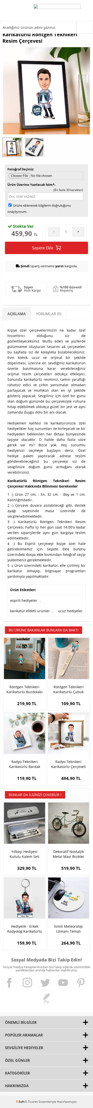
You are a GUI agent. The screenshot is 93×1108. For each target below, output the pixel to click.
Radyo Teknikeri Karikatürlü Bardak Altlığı (24, 764)
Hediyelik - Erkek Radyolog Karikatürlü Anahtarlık (24, 929)
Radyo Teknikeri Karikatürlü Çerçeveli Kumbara (68, 764)
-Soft (20, 1102)
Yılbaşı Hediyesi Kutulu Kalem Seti (24, 854)
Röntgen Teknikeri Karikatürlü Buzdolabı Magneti (24, 689)
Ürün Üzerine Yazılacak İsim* (30, 184)
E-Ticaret (31, 1102)
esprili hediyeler (23, 600)
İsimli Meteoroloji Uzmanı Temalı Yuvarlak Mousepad (68, 929)
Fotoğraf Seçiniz (20, 169)
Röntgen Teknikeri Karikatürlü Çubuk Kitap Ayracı (68, 689)
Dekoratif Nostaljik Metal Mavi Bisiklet (68, 854)
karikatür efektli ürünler (30, 611)
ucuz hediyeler (70, 611)
